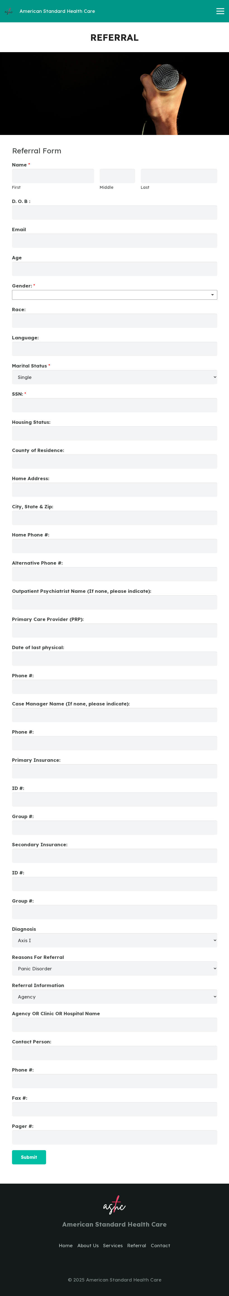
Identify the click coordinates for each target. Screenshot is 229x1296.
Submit (29, 1157)
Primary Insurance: (36, 760)
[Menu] (220, 11)
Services (113, 1245)
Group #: (23, 816)
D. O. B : (21, 201)
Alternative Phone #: (37, 563)
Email (19, 229)
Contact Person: (31, 1041)
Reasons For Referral (38, 957)
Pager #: (22, 1126)
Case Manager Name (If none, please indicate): (71, 704)
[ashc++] (9, 11)
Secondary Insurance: (39, 844)
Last (145, 187)
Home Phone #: (30, 535)
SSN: (19, 394)
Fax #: (19, 1098)
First (16, 187)
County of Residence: (38, 450)
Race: (18, 309)
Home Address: (30, 478)
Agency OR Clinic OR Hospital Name (56, 1013)
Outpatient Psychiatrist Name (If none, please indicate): (81, 591)
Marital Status (31, 366)
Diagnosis (24, 929)
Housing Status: (31, 422)
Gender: (23, 286)
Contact (160, 1245)
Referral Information (38, 985)
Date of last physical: (38, 647)
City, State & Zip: (32, 506)
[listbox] (114, 295)
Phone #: (23, 675)
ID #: (18, 788)
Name (21, 165)
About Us (88, 1245)
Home (66, 1245)
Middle (106, 187)
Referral (136, 1245)
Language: (25, 337)
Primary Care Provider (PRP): (48, 619)
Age (17, 257)
